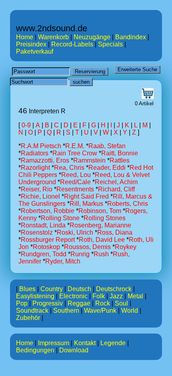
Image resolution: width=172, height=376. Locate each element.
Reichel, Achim (116, 182)
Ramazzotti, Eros (45, 160)
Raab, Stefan (107, 146)
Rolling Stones (105, 218)
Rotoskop (46, 246)
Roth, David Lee (102, 239)
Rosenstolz (37, 232)
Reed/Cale (75, 182)
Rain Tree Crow (74, 153)
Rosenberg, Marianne (100, 225)
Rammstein (89, 160)
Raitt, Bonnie (119, 153)
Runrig (80, 254)
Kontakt (85, 343)
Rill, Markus (86, 203)
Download (73, 350)
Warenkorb (53, 37)
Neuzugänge (92, 37)
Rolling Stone (60, 218)
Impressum (53, 343)
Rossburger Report (48, 239)
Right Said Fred (86, 196)
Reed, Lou (76, 174)
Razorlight (35, 167)
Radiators (34, 153)
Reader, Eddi (107, 167)
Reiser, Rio (36, 189)
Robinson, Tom (99, 210)
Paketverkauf (34, 51)
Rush (101, 254)
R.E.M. (74, 146)
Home (24, 37)
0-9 (26, 125)
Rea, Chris (69, 167)
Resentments (75, 189)
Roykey (125, 246)
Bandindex (130, 37)
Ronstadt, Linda (43, 225)
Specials (110, 44)
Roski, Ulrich (75, 232)
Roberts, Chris (127, 203)
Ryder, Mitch (62, 261)
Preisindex (31, 44)
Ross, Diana (114, 232)
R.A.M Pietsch (41, 146)
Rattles (120, 160)
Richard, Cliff (116, 189)
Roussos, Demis (87, 246)
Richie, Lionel (40, 196)
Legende (113, 343)
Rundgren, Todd (43, 254)
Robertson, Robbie (47, 210)
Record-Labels (72, 44)
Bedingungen (35, 350)
